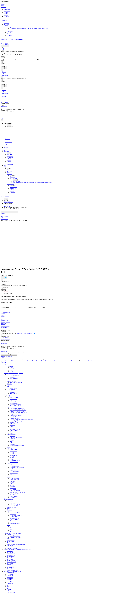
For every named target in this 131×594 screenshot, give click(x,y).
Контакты (3, 323)
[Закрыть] (2, 120)
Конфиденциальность (6, 356)
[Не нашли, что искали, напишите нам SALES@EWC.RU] (6, 68)
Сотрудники (7, 11)
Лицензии (6, 16)
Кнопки (9, 32)
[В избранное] (4, 277)
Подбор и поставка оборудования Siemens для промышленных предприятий (29, 28)
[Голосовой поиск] (3, 68)
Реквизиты (6, 23)
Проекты (6, 25)
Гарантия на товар (5, 326)
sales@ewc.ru (4, 49)
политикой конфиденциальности (25, 333)
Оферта (2, 357)
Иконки (9, 34)
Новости (6, 12)
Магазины (6, 24)
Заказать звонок (5, 46)
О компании (7, 9)
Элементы (9, 35)
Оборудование (10, 27)
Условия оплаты (5, 320)
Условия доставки (5, 322)
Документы (7, 17)
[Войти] (1, 115)
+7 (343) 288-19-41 (5, 43)
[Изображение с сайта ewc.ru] (26, 243)
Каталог (3, 313)
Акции (2, 315)
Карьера (6, 15)
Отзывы (6, 13)
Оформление (10, 31)
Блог (2, 319)
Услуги (2, 317)
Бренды (3, 316)
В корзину (3, 290)
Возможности (7, 29)
